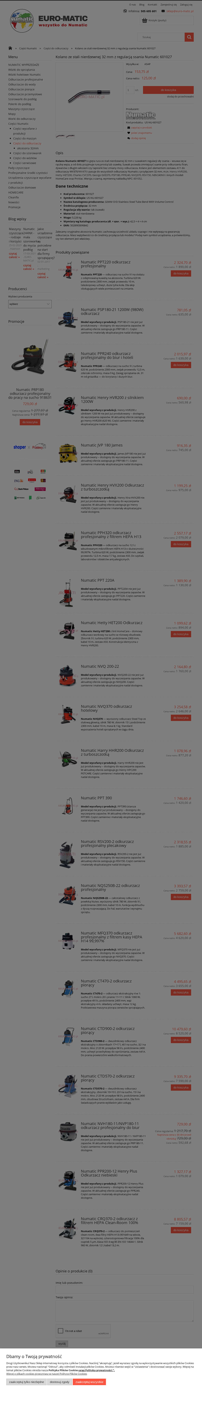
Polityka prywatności (98, 1370)
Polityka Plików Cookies (64, 1370)
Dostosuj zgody (59, 1382)
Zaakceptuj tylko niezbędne (26, 1382)
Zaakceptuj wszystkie (89, 1382)
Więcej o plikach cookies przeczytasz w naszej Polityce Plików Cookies (46, 1374)
